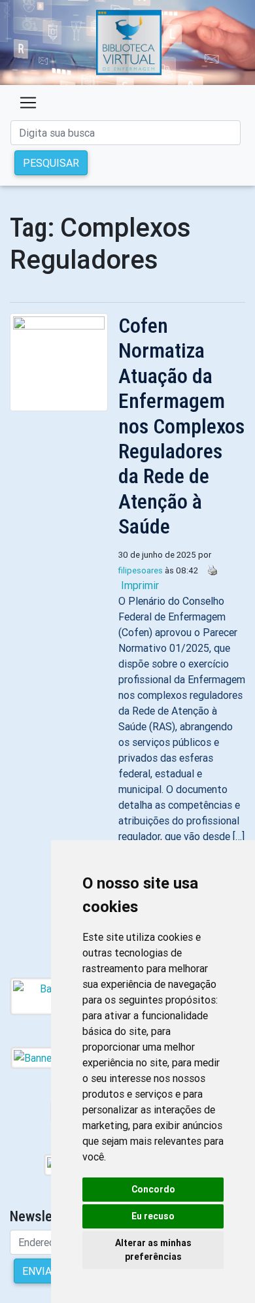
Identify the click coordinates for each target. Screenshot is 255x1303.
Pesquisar (51, 162)
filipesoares (140, 570)
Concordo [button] (153, 1189)
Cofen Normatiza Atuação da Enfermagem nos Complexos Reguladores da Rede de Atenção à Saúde (181, 426)
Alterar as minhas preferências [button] (153, 1249)
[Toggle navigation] (28, 102)
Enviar (40, 1271)
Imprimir (140, 585)
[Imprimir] (209, 569)
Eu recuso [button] (153, 1216)
